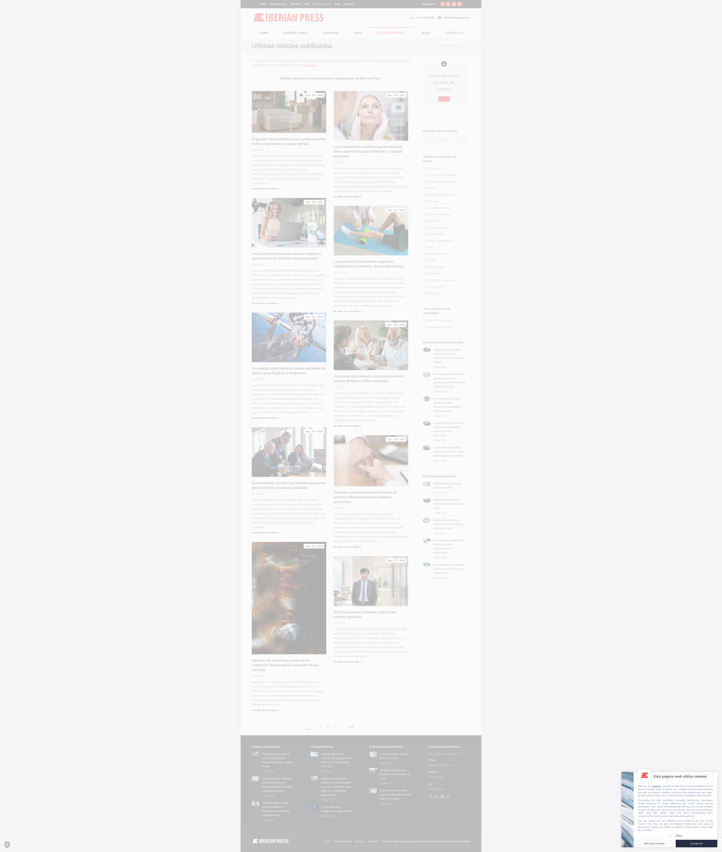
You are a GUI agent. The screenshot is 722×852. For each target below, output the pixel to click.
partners (656, 786)
